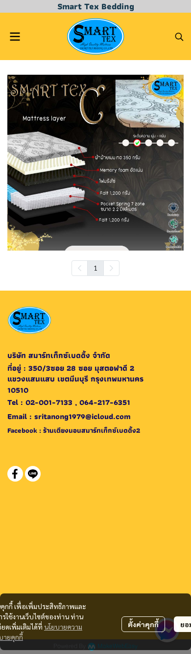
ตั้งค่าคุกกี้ (143, 624)
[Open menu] (14, 36)
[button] (179, 36)
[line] (33, 474)
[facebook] (15, 474)
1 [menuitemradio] (95, 267)
